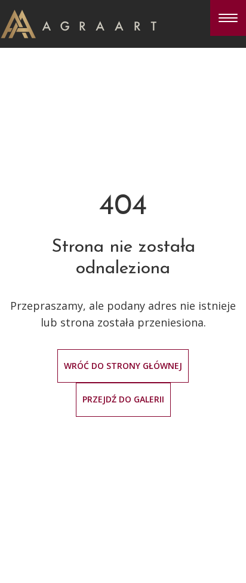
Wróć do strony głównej (123, 365)
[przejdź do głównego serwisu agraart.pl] (78, 22)
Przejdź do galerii (123, 399)
